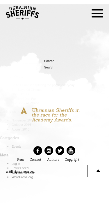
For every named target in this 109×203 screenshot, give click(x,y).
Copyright (72, 160)
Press (20, 160)
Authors (53, 160)
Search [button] (46, 60)
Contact (35, 160)
